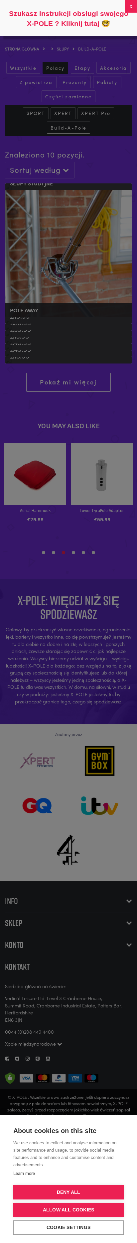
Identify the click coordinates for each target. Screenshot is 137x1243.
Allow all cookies (68, 1209)
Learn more (24, 1173)
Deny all (68, 1192)
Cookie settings (68, 1227)
